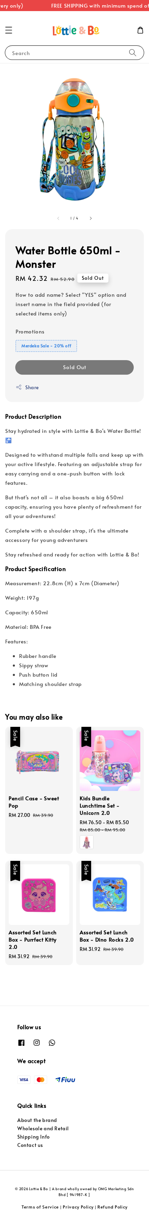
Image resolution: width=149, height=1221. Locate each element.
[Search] (133, 52)
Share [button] (32, 387)
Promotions (30, 331)
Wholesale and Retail (43, 1128)
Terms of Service (40, 1207)
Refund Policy (112, 1207)
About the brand (37, 1120)
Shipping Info (33, 1136)
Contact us (30, 1145)
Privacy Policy (78, 1207)
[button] (8, 30)
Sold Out (74, 367)
